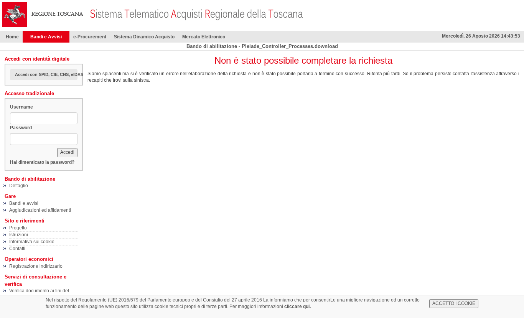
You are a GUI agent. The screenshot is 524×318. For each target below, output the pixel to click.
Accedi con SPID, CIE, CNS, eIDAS (46, 74)
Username (21, 107)
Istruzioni (18, 234)
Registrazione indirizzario (36, 266)
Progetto (18, 228)
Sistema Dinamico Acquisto (144, 37)
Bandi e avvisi (23, 203)
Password (21, 127)
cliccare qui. (297, 306)
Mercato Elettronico (203, 37)
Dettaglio (18, 185)
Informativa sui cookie (31, 241)
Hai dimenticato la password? (42, 162)
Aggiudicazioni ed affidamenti (40, 210)
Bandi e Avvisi (46, 37)
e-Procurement (89, 37)
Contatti (17, 248)
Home (12, 37)
